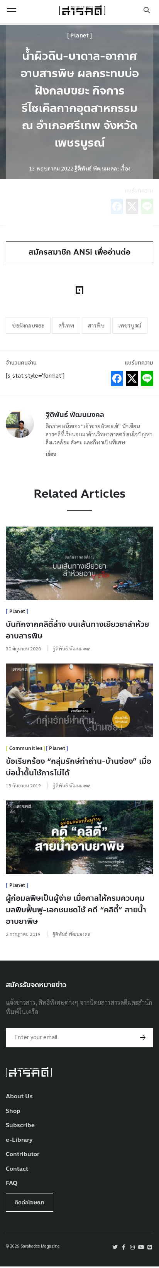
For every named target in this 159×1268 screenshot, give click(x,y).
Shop (13, 1111)
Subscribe (20, 1125)
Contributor (22, 1154)
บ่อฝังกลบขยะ (28, 325)
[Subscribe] (142, 1037)
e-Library (19, 1140)
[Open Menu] (11, 10)
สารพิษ (96, 325)
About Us (19, 1096)
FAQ (11, 1183)
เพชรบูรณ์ (129, 325)
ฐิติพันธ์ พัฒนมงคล (75, 414)
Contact (17, 1169)
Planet (79, 36)
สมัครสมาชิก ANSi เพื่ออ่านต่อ (79, 252)
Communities (26, 748)
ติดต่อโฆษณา (29, 1203)
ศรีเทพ (66, 325)
